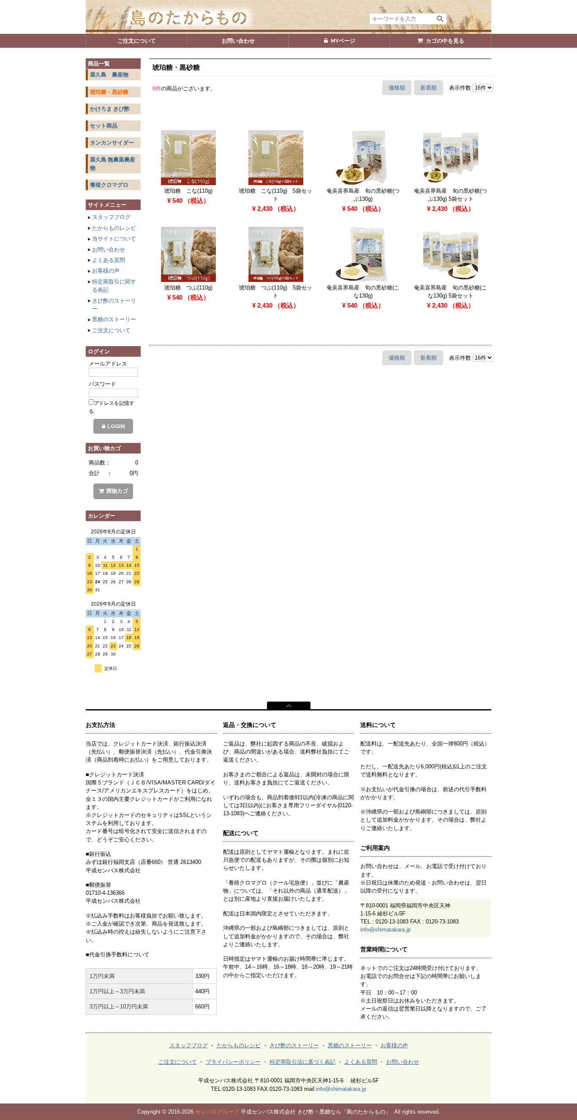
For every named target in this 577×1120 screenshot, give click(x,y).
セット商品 (103, 126)
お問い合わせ (108, 249)
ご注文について (111, 330)
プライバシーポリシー (233, 1062)
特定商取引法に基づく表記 (302, 1062)
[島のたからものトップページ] (288, 17)
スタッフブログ (111, 217)
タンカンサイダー (112, 142)
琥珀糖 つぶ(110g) (188, 287)
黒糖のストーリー (114, 319)
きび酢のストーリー (114, 305)
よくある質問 (108, 260)
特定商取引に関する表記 (114, 286)
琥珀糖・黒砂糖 (109, 92)
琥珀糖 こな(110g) (188, 191)
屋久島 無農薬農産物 (112, 163)
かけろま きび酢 (110, 109)
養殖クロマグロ (109, 185)
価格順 (397, 88)
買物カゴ (117, 491)
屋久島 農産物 (109, 74)
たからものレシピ (114, 228)
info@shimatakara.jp (385, 929)
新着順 (428, 88)
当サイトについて (114, 238)
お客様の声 (106, 271)
